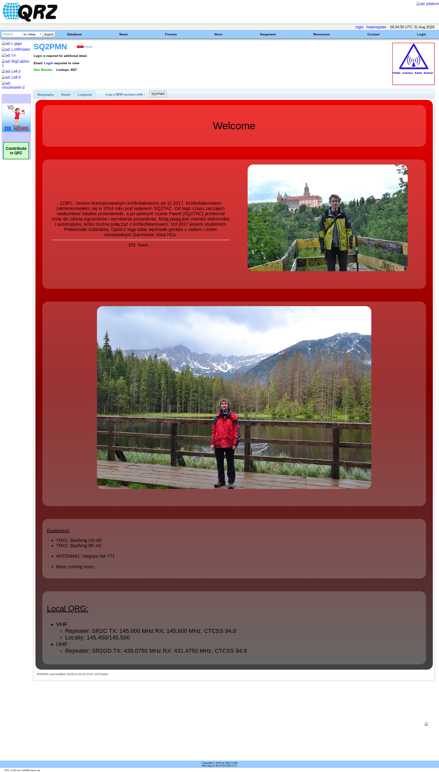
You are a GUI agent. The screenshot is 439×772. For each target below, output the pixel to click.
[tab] (45, 94)
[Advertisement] (228, 724)
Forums (171, 34)
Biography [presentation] (45, 94)
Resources (321, 34)
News (123, 34)
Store (218, 34)
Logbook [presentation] (85, 94)
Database (74, 34)
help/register (376, 27)
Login (421, 34)
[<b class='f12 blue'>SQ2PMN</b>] (413, 84)
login (360, 27)
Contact (373, 34)
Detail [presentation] (65, 94)
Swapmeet (268, 34)
